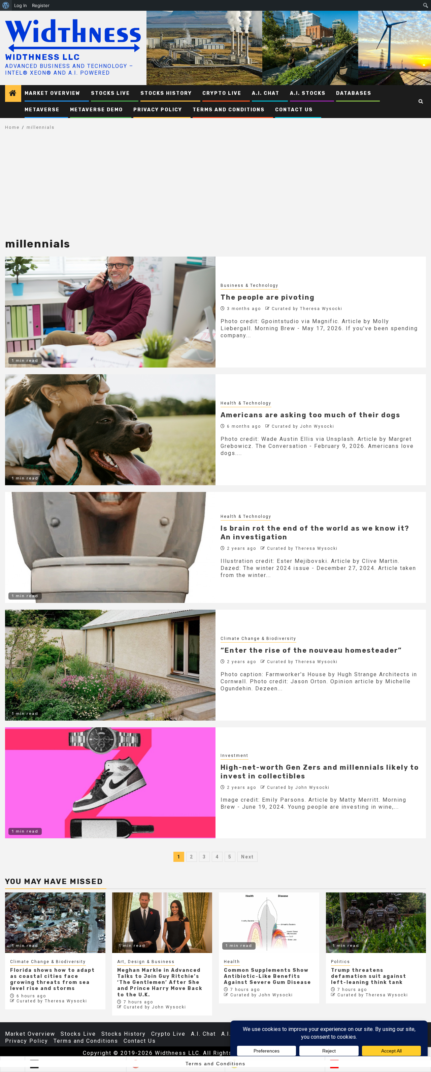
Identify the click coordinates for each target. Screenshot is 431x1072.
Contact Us (294, 110)
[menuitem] (6, 5)
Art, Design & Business (146, 961)
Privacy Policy (157, 110)
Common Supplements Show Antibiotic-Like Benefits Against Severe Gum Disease (267, 976)
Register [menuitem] (40, 5)
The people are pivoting (268, 297)
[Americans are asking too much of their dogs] (110, 429)
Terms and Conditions (229, 110)
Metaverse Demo (96, 110)
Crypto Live (221, 93)
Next (247, 856)
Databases (353, 93)
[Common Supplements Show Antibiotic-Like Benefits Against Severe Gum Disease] (269, 922)
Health (232, 961)
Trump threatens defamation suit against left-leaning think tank (368, 976)
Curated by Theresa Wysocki (307, 308)
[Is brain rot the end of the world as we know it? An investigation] (110, 547)
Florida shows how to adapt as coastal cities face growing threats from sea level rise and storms (52, 979)
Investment (234, 755)
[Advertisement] (215, 188)
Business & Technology (249, 285)
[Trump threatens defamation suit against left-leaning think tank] (376, 922)
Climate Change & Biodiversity (258, 638)
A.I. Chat (265, 93)
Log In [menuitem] (20, 5)
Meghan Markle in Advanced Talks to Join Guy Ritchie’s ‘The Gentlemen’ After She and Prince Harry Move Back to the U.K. (159, 982)
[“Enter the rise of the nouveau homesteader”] (110, 665)
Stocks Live (110, 93)
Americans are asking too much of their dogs (310, 415)
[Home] (13, 94)
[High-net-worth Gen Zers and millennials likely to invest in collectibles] (110, 782)
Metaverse (42, 110)
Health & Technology (246, 403)
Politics (340, 961)
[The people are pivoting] (110, 312)
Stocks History (166, 93)
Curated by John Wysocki (303, 426)
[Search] (421, 101)
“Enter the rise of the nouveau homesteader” (311, 650)
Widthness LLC (42, 57)
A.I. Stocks (308, 93)
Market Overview (52, 93)
